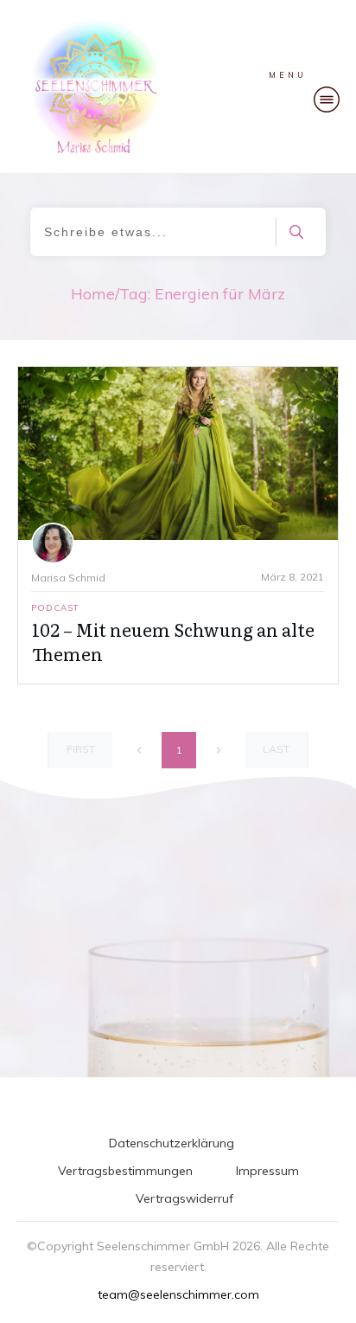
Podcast (55, 607)
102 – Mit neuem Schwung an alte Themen (173, 641)
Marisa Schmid (68, 577)
